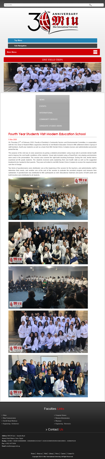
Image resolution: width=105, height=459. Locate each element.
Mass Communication (9, 418)
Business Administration (63, 418)
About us (39, 454)
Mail (45, 454)
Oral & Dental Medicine (10, 421)
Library (51, 454)
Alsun (5, 415)
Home (33, 454)
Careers (63, 454)
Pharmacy (58, 421)
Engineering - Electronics (63, 423)
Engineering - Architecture (11, 423)
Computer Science (61, 415)
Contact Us (70, 454)
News (57, 454)
